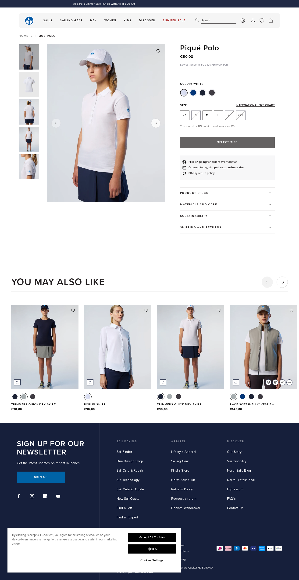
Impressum (235, 489)
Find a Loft (124, 508)
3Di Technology (128, 480)
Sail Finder (124, 452)
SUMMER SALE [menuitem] (174, 20)
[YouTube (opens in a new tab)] (59, 497)
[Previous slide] (56, 123)
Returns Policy (182, 489)
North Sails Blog (239, 471)
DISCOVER (235, 441)
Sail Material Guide (130, 489)
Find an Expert (127, 517)
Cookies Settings (151, 560)
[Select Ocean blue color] (242, 396)
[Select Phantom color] (32, 396)
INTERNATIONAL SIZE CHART (255, 105)
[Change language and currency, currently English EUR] (242, 20)
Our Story (234, 452)
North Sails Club (183, 480)
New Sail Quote (128, 499)
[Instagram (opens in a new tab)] (33, 497)
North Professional (241, 480)
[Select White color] (88, 396)
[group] (29, 57)
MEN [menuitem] (93, 20)
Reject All (152, 549)
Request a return (183, 499)
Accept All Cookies (152, 537)
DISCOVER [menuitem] (147, 20)
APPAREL (178, 441)
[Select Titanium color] (24, 396)
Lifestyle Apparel (183, 452)
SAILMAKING (127, 441)
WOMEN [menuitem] (110, 20)
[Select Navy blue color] (15, 396)
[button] (267, 282)
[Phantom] (212, 92)
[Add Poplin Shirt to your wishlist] (145, 310)
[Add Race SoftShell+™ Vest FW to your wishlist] (291, 310)
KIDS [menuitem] (128, 20)
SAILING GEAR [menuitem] (71, 20)
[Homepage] (29, 20)
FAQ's (231, 499)
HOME (23, 36)
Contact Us (235, 508)
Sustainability (236, 461)
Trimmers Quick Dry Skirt (33, 404)
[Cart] (271, 20)
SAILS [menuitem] (48, 20)
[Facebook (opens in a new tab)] (19, 497)
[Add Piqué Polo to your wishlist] (158, 51)
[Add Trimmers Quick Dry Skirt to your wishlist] (73, 310)
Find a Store (180, 471)
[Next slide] (155, 123)
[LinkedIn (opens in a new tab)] (46, 497)
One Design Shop (130, 461)
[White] (184, 92)
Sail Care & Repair (130, 471)
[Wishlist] (262, 20)
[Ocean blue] (193, 92)
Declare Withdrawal (185, 508)
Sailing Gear (180, 461)
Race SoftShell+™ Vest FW (252, 404)
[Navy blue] (202, 92)
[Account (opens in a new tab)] (253, 20)
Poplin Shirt (95, 404)
